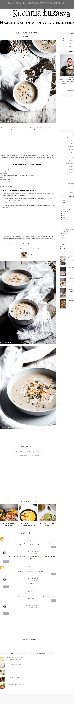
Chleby (70, 140)
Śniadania (71, 192)
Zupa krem (34, 455)
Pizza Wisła (31, 591)
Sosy (71, 177)
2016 (63, 242)
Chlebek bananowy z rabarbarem (9, 524)
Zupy (38, 455)
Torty (71, 180)
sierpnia (64, 211)
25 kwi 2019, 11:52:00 (31, 594)
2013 (63, 248)
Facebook (19, 451)
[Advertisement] (28, 142)
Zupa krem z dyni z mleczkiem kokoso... (28, 524)
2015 (63, 244)
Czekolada (71, 149)
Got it (41, 7)
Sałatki (70, 175)
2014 (63, 246)
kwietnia (65, 219)
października (65, 209)
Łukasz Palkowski (32, 551)
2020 (63, 202)
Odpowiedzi (27, 548)
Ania (30, 538)
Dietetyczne (71, 154)
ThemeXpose (12, 702)
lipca (64, 213)
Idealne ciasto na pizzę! (16, 664)
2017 (63, 240)
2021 (63, 200)
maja (64, 217)
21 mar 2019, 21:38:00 (31, 540)
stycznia (64, 235)
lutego (64, 233)
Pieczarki (22, 455)
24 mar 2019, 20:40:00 (31, 569)
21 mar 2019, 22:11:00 (32, 553)
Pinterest (37, 451)
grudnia (64, 207)
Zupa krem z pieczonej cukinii (47, 524)
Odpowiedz (53, 546)
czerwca (64, 215)
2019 (63, 204)
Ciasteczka (70, 146)
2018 (63, 237)
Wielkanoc (71, 186)
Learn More (35, 7)
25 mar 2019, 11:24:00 (32, 580)
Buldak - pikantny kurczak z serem (15, 677)
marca (64, 221)
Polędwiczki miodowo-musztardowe (16, 684)
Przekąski (71, 172)
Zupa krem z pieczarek (67, 226)
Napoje (70, 160)
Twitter (28, 451)
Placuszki (71, 166)
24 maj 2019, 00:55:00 (32, 607)
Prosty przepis (28, 455)
